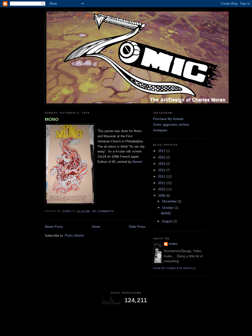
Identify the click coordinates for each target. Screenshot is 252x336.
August (167, 221)
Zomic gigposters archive (171, 124)
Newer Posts (54, 227)
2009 (162, 196)
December (170, 201)
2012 (162, 176)
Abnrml (137, 162)
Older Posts (137, 227)
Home (96, 227)
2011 (162, 183)
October (168, 208)
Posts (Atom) (74, 235)
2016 (162, 157)
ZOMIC (173, 244)
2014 (162, 164)
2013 (162, 170)
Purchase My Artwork (168, 119)
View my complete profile (174, 268)
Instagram (160, 130)
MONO (52, 119)
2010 (162, 189)
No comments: (104, 211)
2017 (162, 151)
